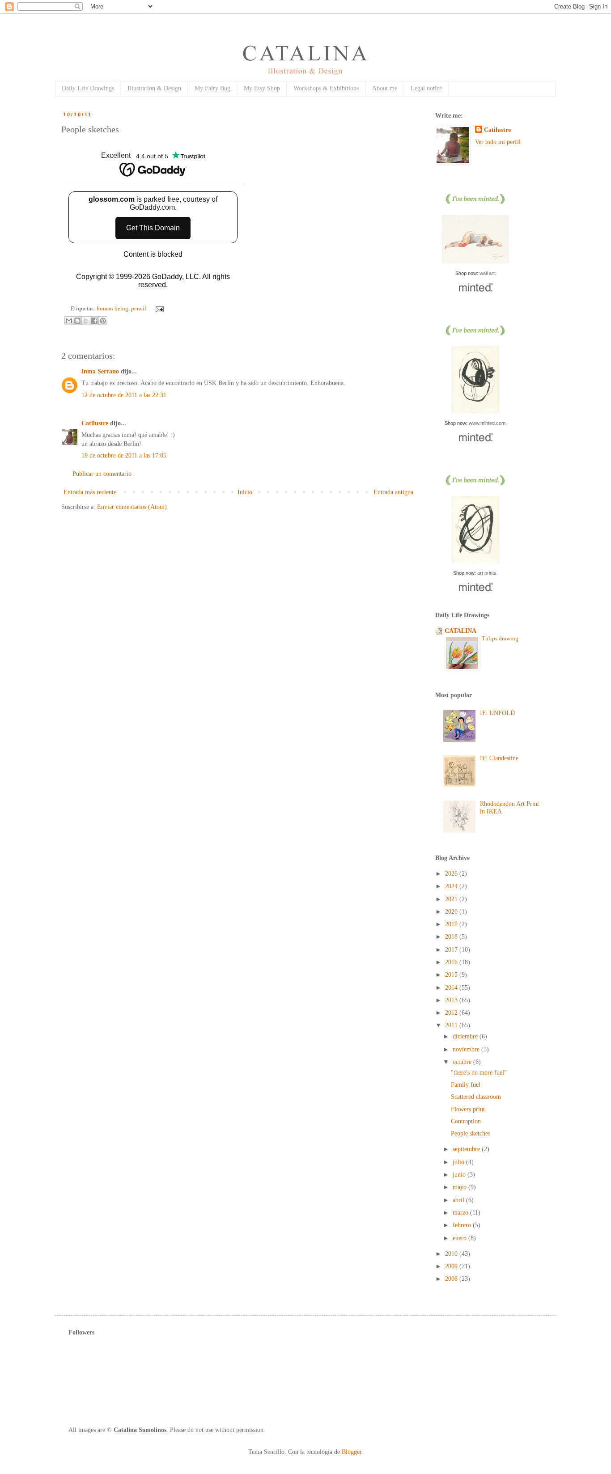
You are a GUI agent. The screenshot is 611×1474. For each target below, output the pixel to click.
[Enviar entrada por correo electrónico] (158, 308)
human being (112, 308)
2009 (452, 1266)
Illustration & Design (154, 88)
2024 (452, 886)
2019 (452, 924)
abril (459, 1200)
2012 (452, 1012)
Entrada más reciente (90, 492)
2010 (452, 1253)
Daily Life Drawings (88, 88)
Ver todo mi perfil (498, 142)
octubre (463, 1062)
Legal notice (426, 88)
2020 (452, 911)
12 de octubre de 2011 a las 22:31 (123, 395)
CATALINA (460, 630)
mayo (460, 1187)
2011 (452, 1025)
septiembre (467, 1149)
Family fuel (465, 1084)
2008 (452, 1278)
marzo (461, 1212)
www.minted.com (487, 423)
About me (384, 88)
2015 (452, 974)
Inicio (245, 492)
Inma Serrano (100, 371)
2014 (452, 987)
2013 (452, 1000)
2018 (452, 936)
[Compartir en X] (85, 320)
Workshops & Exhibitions (326, 88)
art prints (486, 573)
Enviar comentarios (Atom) (132, 507)
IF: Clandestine (499, 758)
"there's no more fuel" (479, 1072)
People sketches (470, 1133)
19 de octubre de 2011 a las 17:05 (123, 455)
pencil (138, 308)
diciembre (466, 1036)
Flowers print (468, 1109)
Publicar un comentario (102, 473)
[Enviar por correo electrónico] (68, 320)
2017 (452, 949)
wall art (487, 273)
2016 (452, 962)
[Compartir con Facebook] (94, 320)
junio (460, 1174)
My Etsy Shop (262, 88)
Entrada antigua (393, 492)
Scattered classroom (476, 1096)
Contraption (466, 1121)
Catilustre (94, 423)
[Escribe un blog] (77, 320)
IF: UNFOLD (497, 713)
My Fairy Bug (212, 88)
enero (460, 1238)
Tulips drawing (500, 638)
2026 (452, 873)
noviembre (467, 1049)
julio (459, 1162)
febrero (463, 1225)
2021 (452, 899)
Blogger (351, 1452)
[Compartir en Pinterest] (102, 320)
